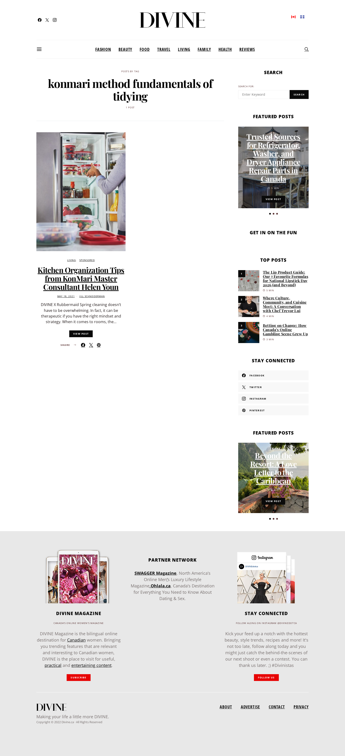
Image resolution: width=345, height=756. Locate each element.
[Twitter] (47, 20)
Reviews (247, 49)
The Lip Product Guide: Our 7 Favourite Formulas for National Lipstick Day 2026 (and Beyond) (285, 278)
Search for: (246, 86)
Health (225, 49)
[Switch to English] (293, 16)
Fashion (103, 49)
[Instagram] (54, 20)
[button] (270, 213)
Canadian (76, 640)
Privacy (301, 707)
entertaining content (91, 665)
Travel (163, 49)
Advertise (250, 707)
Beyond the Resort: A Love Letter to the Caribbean (273, 468)
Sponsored (87, 260)
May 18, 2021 (66, 296)
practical (53, 665)
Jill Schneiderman (92, 296)
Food (145, 49)
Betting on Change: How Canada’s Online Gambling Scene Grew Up (285, 329)
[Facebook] (39, 20)
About (226, 707)
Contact (277, 707)
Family (204, 49)
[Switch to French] (302, 16)
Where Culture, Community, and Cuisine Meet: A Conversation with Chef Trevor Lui (285, 304)
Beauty (125, 49)
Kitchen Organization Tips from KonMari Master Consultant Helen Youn (81, 278)
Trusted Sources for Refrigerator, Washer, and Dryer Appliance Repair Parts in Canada (273, 157)
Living (184, 49)
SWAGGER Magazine (155, 573)
